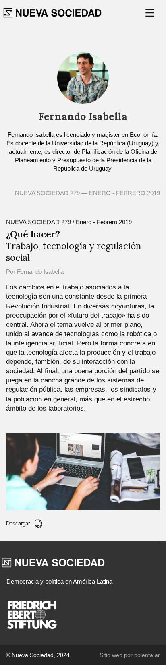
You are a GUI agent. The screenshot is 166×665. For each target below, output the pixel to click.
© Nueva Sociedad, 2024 (38, 655)
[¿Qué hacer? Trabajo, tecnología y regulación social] (83, 471)
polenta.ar (147, 655)
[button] (150, 13)
